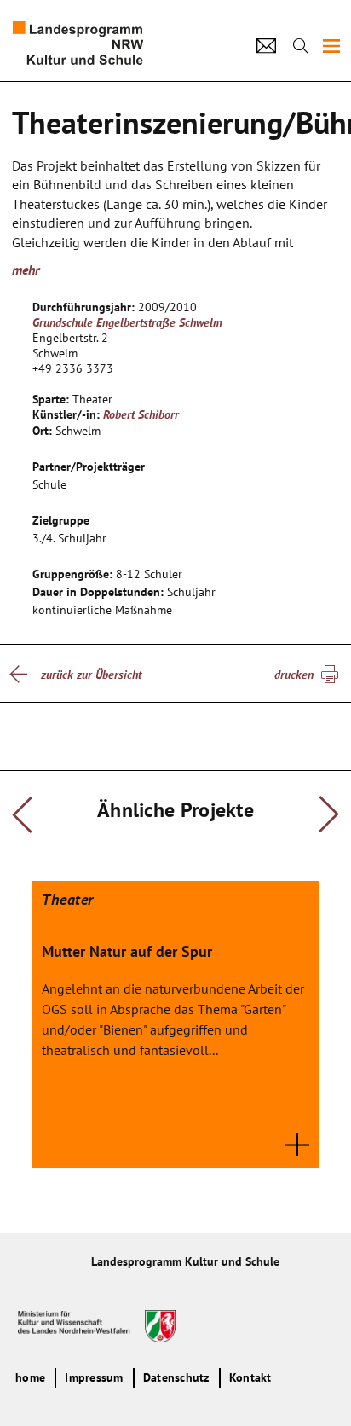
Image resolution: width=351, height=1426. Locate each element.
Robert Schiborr (141, 414)
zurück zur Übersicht (91, 674)
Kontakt (250, 1377)
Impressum (94, 1377)
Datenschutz (176, 1377)
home (30, 1377)
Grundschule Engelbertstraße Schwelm (127, 322)
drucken (294, 674)
